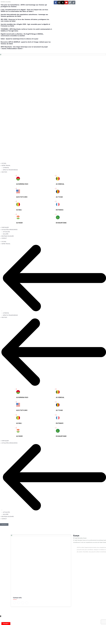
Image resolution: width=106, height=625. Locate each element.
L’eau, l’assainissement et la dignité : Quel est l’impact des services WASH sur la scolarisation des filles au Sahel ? (24, 10)
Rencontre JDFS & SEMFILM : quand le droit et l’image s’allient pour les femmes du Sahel (26, 43)
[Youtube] (66, 2)
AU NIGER (19, 223)
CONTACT (4, 519)
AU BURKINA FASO (22, 184)
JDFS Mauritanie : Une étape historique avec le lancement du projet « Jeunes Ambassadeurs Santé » (24, 48)
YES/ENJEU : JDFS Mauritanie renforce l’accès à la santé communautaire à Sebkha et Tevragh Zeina (26, 30)
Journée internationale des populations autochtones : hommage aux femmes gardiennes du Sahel (24, 15)
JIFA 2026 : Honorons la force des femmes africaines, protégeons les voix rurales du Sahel (25, 20)
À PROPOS (6, 313)
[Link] (70, 2)
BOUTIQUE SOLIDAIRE (7, 516)
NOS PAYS (4, 317)
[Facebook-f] (55, 2)
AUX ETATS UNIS (21, 197)
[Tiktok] (73, 2)
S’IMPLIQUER (5, 441)
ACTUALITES (6, 512)
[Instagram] (59, 2)
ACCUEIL (3, 241)
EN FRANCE (59, 210)
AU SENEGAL (60, 184)
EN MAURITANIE (61, 223)
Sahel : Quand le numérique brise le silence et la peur (19, 39)
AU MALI (19, 210)
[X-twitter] (63, 2)
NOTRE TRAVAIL (5, 244)
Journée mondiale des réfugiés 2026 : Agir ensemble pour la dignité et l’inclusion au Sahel (25, 25)
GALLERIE (5, 514)
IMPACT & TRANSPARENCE (10, 315)
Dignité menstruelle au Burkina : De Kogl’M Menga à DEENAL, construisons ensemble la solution (22, 35)
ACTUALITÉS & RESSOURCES (9, 443)
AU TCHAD (59, 197)
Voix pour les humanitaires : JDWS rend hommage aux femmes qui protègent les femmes (24, 6)
